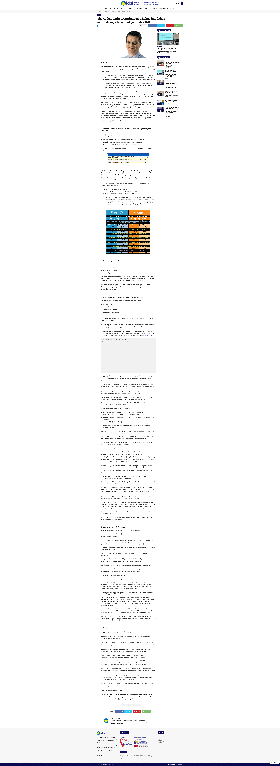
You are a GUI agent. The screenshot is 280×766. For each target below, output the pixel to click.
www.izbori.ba (105, 150)
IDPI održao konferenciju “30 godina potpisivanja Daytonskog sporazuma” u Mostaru (172, 63)
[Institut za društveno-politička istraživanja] (140, 3)
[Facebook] (174, 3)
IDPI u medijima (159, 110)
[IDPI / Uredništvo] (98, 26)
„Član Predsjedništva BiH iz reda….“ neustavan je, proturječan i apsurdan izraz (171, 94)
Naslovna (98, 11)
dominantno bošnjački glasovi (127, 705)
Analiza (102, 11)
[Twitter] (176, 3)
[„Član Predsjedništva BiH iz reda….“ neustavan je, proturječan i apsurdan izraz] (160, 93)
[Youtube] (178, 3)
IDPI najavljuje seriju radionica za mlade (171, 101)
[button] (182, 3)
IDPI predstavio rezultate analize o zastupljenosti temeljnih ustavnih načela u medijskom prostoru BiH (167, 50)
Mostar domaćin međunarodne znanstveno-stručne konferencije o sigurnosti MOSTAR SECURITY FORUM (171, 84)
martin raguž (137, 705)
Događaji (159, 46)
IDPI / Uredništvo (103, 25)
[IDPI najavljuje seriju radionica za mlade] (160, 102)
